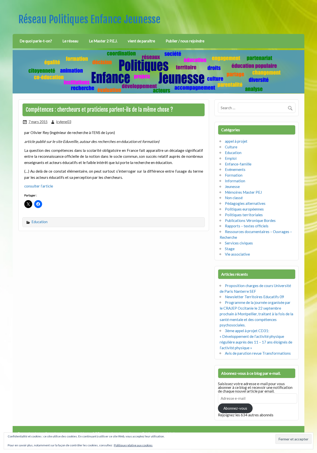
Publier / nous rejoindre (185, 41)
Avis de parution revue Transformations (258, 353)
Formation (233, 175)
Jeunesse (232, 186)
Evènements (235, 169)
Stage (230, 248)
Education (40, 222)
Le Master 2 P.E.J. (103, 41)
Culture (231, 147)
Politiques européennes (244, 209)
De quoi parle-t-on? (36, 41)
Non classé (234, 197)
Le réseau (70, 41)
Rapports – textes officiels (246, 226)
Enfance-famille (238, 164)
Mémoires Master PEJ (243, 192)
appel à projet (236, 141)
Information (235, 181)
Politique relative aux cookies (133, 445)
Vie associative (237, 254)
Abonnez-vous (235, 408)
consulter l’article (38, 186)
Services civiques (239, 243)
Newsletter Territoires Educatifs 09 (254, 296)
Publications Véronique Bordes (250, 220)
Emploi (231, 158)
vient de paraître (141, 41)
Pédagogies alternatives (245, 203)
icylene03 (63, 122)
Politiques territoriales (244, 215)
